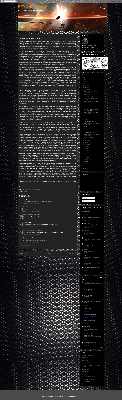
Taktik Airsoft (87, 326)
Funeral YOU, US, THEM (89, 245)
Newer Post (23, 253)
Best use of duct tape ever (90, 137)
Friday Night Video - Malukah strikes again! (91, 92)
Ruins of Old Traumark (89, 251)
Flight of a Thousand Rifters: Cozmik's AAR (91, 110)
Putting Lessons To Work (89, 218)
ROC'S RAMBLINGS (89, 238)
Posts (85, 198)
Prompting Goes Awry (88, 290)
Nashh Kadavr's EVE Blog (90, 342)
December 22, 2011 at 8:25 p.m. (31, 203)
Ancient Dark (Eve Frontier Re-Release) (92, 239)
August (86, 146)
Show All (101, 272)
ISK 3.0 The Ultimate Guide (88, 376)
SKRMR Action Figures (89, 296)
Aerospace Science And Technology (91, 257)
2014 (84, 81)
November (87, 140)
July (86, 148)
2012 (84, 85)
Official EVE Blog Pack (87, 355)
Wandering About (88, 289)
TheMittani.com (85, 360)
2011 (84, 88)
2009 (84, 166)
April (86, 155)
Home (48, 253)
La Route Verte (85, 369)
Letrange (25, 222)
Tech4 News (85, 357)
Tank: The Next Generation (89, 304)
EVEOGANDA (87, 211)
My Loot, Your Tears (89, 255)
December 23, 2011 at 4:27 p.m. (31, 226)
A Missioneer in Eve (89, 244)
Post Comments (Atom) (51, 258)
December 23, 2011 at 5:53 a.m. (31, 219)
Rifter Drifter (87, 223)
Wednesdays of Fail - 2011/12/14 (89, 118)
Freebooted (86, 230)
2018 (84, 77)
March (86, 157)
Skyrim (25, 191)
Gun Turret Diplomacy (89, 320)
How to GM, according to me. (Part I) (92, 263)
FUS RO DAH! (87, 129)
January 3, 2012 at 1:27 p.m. (30, 242)
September (87, 144)
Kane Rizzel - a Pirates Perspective (92, 267)
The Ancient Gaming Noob (90, 282)
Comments (86, 201)
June (86, 150)
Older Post (72, 253)
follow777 (66, 396)
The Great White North (89, 105)
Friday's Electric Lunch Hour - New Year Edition (91, 95)
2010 (84, 164)
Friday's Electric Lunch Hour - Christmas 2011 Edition (91, 102)
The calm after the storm (90, 121)
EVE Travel (86, 250)
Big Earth (84, 374)
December (87, 89)
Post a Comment (25, 245)
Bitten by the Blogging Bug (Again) (91, 315)
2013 (84, 83)
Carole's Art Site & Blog (90, 314)
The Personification (88, 321)
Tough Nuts (86, 269)
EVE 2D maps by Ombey (88, 379)
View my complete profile (88, 49)
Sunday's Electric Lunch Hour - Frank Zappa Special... (91, 131)
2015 (84, 79)
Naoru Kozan (26, 206)
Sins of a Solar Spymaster (88, 362)
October (87, 142)
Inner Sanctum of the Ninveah (91, 217)
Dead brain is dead (89, 107)
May (86, 153)
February (87, 159)
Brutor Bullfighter (88, 295)
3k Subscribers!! (87, 212)
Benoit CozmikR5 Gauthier (30, 214)
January (87, 161)
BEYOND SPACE (32, 7)
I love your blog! (87, 343)
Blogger (77, 396)
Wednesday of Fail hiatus (90, 127)
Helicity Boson (87, 261)
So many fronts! (88, 116)
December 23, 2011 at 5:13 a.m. (31, 211)
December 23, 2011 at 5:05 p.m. (31, 234)
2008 (84, 168)
